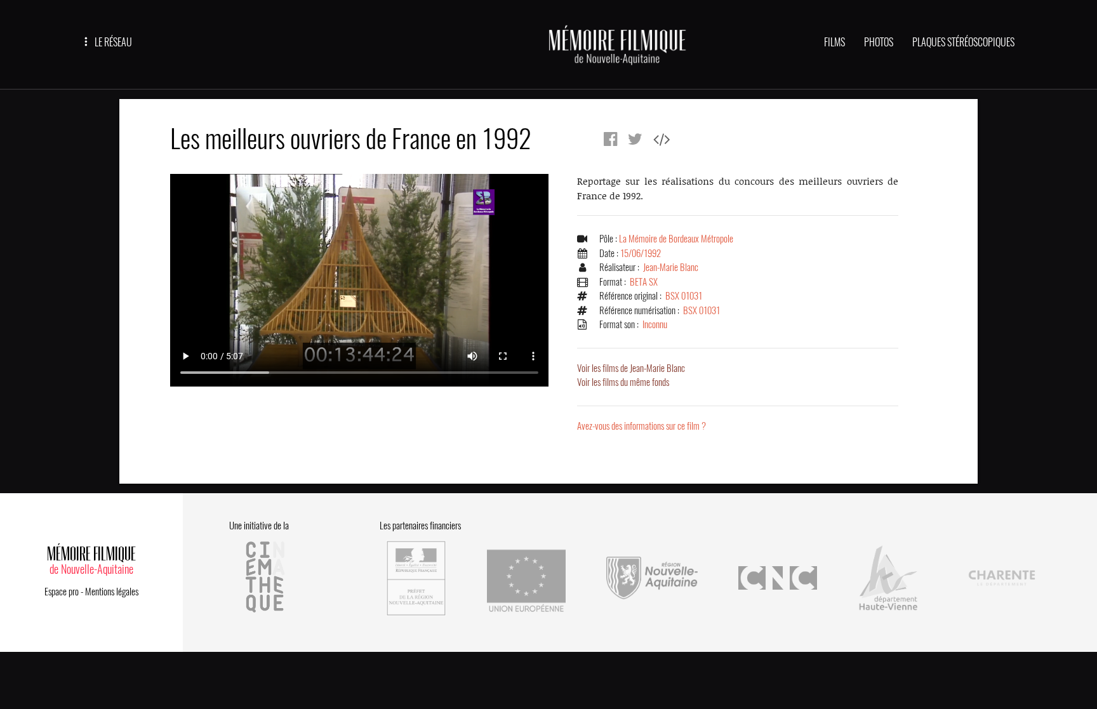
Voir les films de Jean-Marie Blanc (631, 368)
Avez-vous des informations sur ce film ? (641, 426)
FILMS (834, 42)
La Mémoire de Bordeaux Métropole (676, 238)
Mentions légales (111, 591)
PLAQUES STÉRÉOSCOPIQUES (963, 42)
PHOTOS (878, 42)
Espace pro (61, 591)
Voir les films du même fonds (623, 382)
